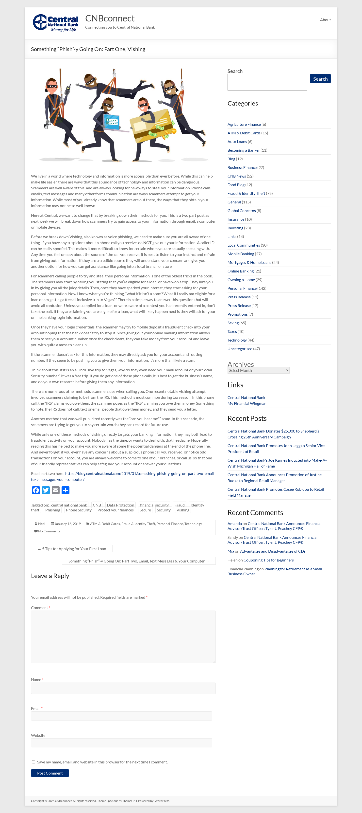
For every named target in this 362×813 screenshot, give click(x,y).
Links (232, 236)
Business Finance (242, 167)
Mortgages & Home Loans (249, 262)
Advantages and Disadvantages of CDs (273, 551)
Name (37, 679)
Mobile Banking (241, 253)
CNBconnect (110, 18)
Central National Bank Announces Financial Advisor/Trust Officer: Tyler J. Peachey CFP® (274, 526)
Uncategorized (240, 348)
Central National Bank (246, 397)
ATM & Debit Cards (105, 524)
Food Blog (236, 184)
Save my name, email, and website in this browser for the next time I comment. (102, 761)
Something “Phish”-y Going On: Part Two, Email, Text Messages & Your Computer (138, 561)
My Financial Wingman (247, 403)
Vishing (183, 509)
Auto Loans (237, 141)
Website (38, 735)
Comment (40, 607)
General (234, 201)
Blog (231, 158)
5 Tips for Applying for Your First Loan (71, 548)
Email (37, 708)
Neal (41, 524)
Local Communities (244, 245)
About (325, 19)
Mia (231, 551)
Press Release (239, 296)
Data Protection (120, 505)
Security (164, 509)
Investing (235, 227)
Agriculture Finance (244, 124)
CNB (97, 505)
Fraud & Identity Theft (138, 524)
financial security (154, 505)
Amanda (235, 523)
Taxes (232, 331)
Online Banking (241, 271)
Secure (145, 509)
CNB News (237, 176)
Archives (241, 364)
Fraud (180, 505)
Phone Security (79, 509)
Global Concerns (242, 210)
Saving (233, 322)
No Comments (49, 531)
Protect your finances (116, 509)
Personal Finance (170, 524)
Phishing (52, 509)
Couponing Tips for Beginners (269, 560)
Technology (193, 524)
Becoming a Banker (244, 150)
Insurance (236, 219)
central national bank (69, 505)
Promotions (238, 314)
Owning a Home (241, 279)
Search (235, 71)
